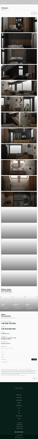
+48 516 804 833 (8, 329)
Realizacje (19, 402)
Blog (19, 410)
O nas (19, 408)
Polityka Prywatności (14, 375)
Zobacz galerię (6, 308)
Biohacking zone (19, 405)
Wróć (34, 13)
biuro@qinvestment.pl (5, 333)
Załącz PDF (34, 359)
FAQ (19, 413)
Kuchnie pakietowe (19, 400)
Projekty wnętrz (19, 397)
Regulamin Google (20, 375)
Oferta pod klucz (19, 395)
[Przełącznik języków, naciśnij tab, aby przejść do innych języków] (32, 2)
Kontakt (19, 418)
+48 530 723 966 (8, 323)
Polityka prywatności (19, 415)
